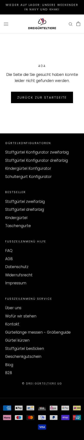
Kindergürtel (16, 217)
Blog (9, 364)
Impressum (15, 283)
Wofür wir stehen (20, 316)
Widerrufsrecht (19, 275)
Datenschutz (16, 266)
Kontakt (12, 324)
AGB (9, 258)
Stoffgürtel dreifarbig (24, 209)
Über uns (13, 307)
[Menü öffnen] (6, 24)
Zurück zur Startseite (42, 97)
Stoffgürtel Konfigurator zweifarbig (37, 152)
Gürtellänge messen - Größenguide (38, 332)
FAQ (8, 250)
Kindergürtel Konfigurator (28, 168)
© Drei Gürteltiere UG (42, 383)
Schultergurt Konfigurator (28, 176)
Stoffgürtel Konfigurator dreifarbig (36, 160)
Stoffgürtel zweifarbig (25, 201)
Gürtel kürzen (17, 340)
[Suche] (71, 24)
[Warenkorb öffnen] (78, 24)
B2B (8, 372)
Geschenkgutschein (23, 356)
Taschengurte (18, 225)
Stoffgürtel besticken (24, 348)
